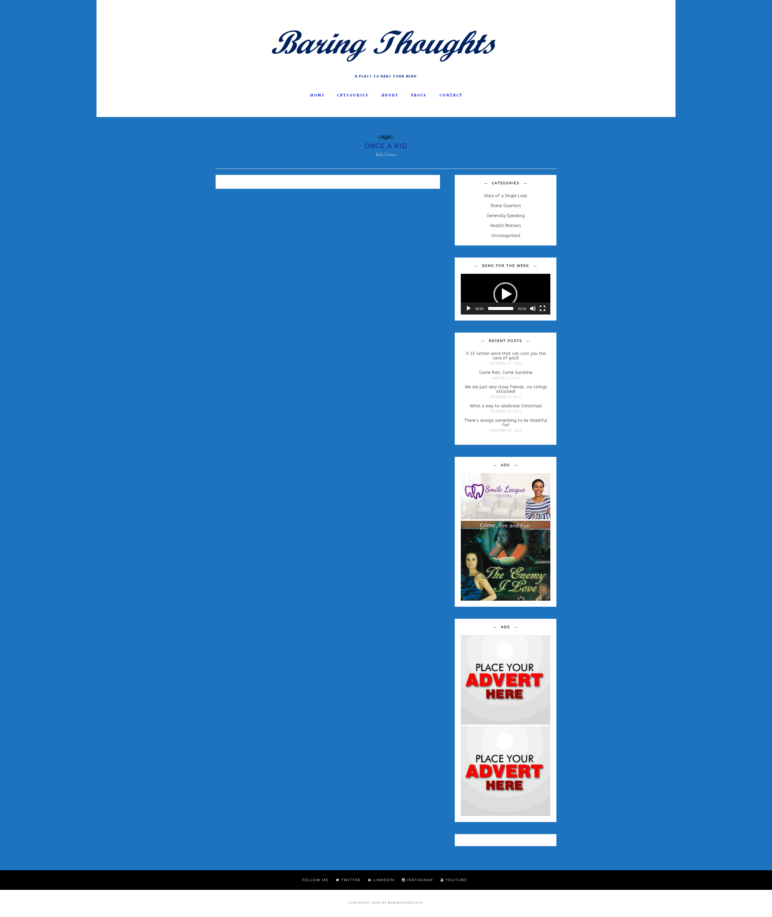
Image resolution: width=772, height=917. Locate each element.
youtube (455, 880)
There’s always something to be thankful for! (505, 423)
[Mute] (533, 308)
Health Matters (505, 225)
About (390, 95)
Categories (353, 95)
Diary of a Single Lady (505, 196)
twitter (350, 880)
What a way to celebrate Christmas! (506, 406)
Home (317, 95)
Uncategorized (505, 235)
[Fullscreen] (542, 308)
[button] (505, 294)
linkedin (383, 880)
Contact (451, 95)
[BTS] (386, 68)
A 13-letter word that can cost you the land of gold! (506, 356)
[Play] (469, 308)
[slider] (500, 308)
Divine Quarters (506, 206)
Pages (418, 95)
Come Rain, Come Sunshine (506, 372)
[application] (505, 294)
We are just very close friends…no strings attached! (506, 389)
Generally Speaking (506, 215)
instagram (419, 880)
